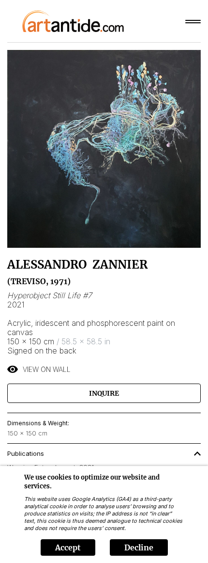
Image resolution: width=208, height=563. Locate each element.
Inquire (104, 393)
